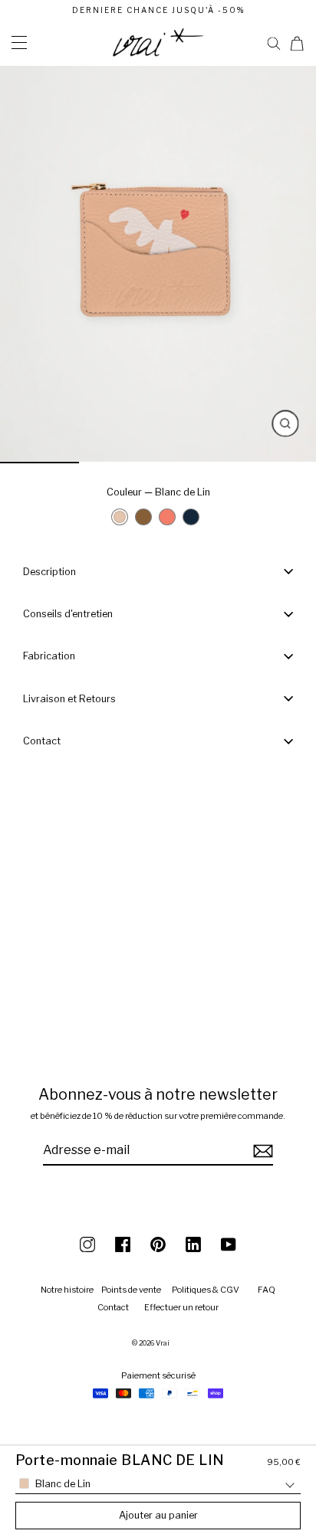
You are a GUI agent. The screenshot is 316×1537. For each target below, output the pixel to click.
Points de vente (131, 1289)
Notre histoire (67, 1289)
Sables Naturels (147, 520)
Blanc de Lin (119, 517)
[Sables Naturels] (143, 517)
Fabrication (49, 656)
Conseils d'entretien (68, 614)
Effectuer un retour (181, 1307)
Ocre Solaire (171, 520)
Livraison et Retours (69, 699)
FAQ (266, 1289)
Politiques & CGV (205, 1289)
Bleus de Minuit (194, 520)
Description (49, 571)
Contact (42, 741)
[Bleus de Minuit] (191, 517)
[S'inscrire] (261, 1150)
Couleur (158, 492)
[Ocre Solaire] (167, 517)
